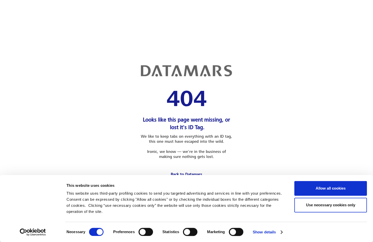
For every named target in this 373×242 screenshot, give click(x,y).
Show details (264, 232)
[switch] (146, 232)
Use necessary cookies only (330, 205)
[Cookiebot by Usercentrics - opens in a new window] (33, 232)
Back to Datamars (186, 174)
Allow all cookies (331, 188)
